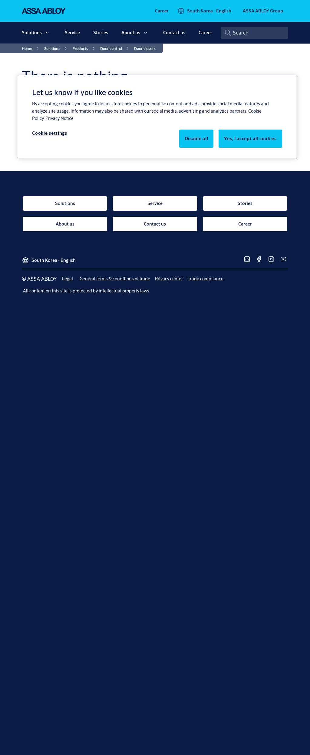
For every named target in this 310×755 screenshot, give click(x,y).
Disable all (196, 138)
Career (205, 32)
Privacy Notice (59, 118)
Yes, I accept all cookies (250, 138)
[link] (162, 11)
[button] (47, 33)
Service (72, 32)
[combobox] (254, 33)
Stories (100, 32)
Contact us (174, 32)
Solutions (32, 32)
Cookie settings (49, 133)
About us (130, 32)
